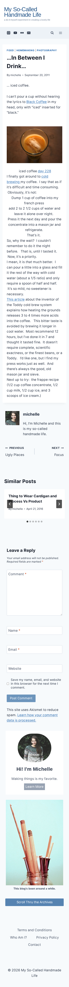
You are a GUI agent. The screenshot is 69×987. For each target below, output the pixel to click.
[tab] (27, 521)
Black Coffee (36, 102)
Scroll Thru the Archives (35, 902)
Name (14, 630)
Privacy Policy (47, 937)
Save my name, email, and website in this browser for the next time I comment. (36, 683)
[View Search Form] (52, 33)
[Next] (59, 504)
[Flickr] (22, 33)
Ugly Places (14, 451)
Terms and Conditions (34, 930)
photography (47, 50)
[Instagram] (8, 33)
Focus (58, 451)
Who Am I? (18, 937)
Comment (17, 574)
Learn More (34, 787)
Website (14, 669)
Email (14, 650)
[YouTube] (15, 33)
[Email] (28, 33)
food (10, 50)
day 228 (44, 171)
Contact (34, 945)
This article (16, 299)
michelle (15, 75)
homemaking (25, 50)
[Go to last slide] (10, 504)
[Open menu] (60, 33)
